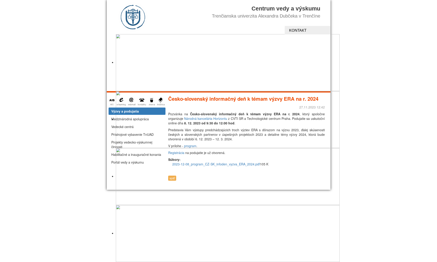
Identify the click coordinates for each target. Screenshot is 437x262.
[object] (228, 62)
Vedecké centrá (122, 126)
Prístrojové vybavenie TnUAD (132, 134)
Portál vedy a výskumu (127, 162)
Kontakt (297, 30)
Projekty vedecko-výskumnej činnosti (131, 144)
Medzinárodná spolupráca (130, 119)
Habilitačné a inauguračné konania (136, 154)
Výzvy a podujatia (125, 111)
